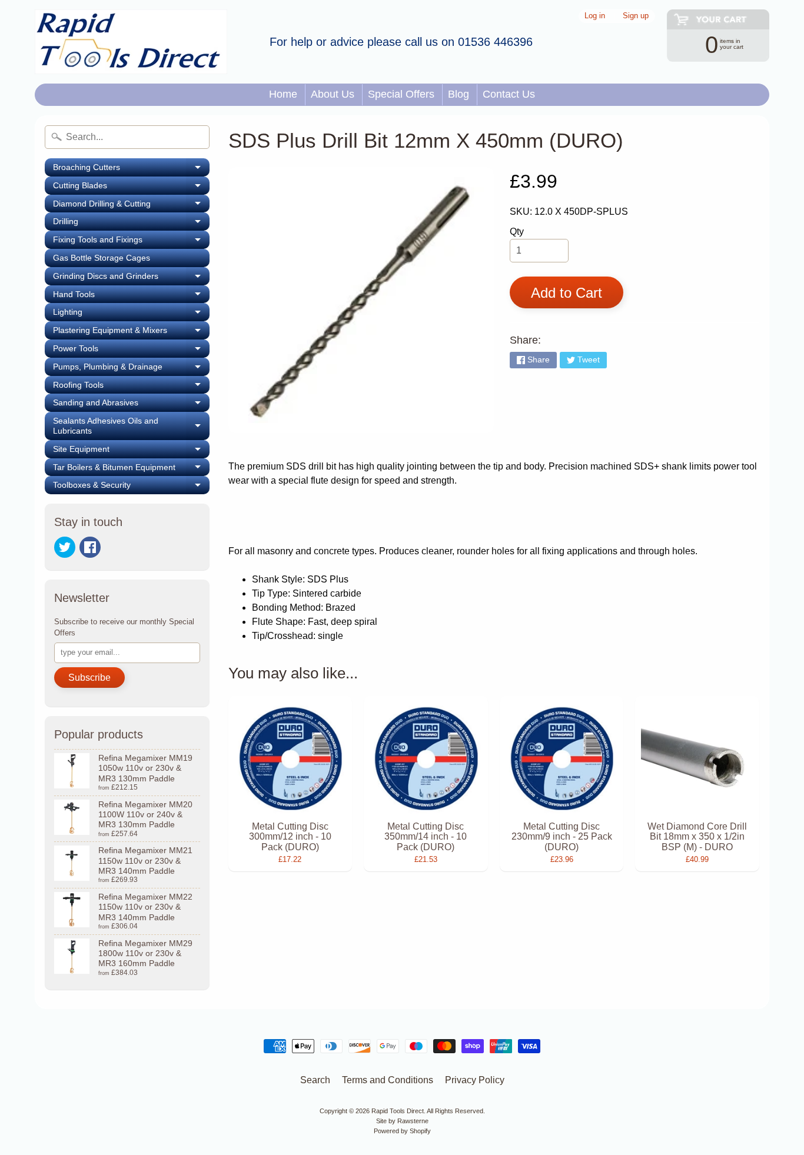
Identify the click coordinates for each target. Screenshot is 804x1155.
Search (315, 1080)
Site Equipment (131, 451)
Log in (594, 16)
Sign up (636, 16)
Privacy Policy (474, 1080)
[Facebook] (90, 547)
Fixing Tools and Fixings (131, 242)
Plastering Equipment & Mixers (131, 332)
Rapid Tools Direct (397, 1110)
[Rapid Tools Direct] (131, 41)
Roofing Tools (131, 387)
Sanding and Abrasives (131, 405)
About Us (332, 94)
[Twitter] (64, 547)
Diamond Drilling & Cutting (131, 206)
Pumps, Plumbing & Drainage (131, 369)
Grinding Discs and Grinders (131, 278)
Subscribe (89, 678)
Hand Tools (131, 296)
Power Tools (131, 351)
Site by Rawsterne (402, 1120)
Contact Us (509, 94)
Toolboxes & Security (131, 487)
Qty (517, 232)
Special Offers (401, 94)
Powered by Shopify (402, 1130)
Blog (458, 94)
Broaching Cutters (131, 169)
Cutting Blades (131, 188)
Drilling (131, 224)
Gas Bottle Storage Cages (101, 257)
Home (283, 94)
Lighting (131, 314)
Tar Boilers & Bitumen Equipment (131, 469)
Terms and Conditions (387, 1080)
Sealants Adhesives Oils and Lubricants (131, 426)
